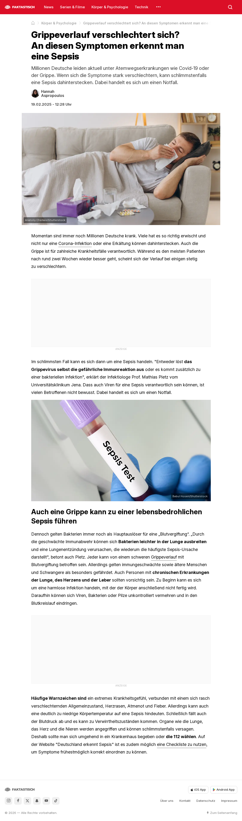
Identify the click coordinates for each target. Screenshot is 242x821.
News (48, 7)
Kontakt (184, 801)
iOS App (200, 789)
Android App (225, 789)
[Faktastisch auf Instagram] (8, 801)
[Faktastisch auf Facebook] (18, 801)
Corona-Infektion (75, 243)
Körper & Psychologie (109, 7)
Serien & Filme (72, 7)
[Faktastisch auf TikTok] (56, 801)
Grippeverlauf (164, 557)
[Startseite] (33, 23)
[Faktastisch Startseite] (20, 7)
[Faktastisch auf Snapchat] (37, 801)
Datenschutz (205, 801)
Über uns (166, 801)
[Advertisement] (121, 312)
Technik (141, 7)
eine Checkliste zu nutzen (181, 744)
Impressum (229, 801)
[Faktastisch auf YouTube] (46, 801)
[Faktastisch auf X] (27, 801)
